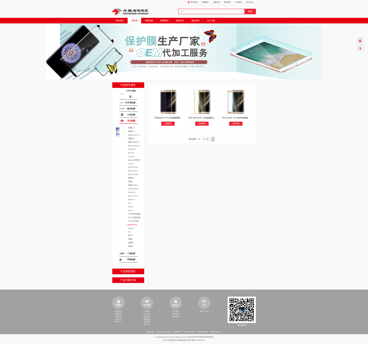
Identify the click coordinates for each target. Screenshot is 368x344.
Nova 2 (131, 228)
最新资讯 (118, 314)
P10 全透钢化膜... (135, 218)
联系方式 (147, 324)
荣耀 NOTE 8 (133, 185)
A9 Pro (130, 207)
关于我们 (147, 305)
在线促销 (175, 317)
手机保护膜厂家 (215, 332)
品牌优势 (147, 322)
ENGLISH (250, 2)
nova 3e (131, 157)
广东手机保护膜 (188, 332)
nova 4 (130, 164)
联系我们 (227, 2)
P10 (129, 203)
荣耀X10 (131, 128)
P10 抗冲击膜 (133, 221)
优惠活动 (175, 314)
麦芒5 (130, 236)
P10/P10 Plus (133, 189)
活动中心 (175, 305)
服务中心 (118, 322)
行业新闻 (118, 317)
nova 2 (130, 210)
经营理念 (147, 319)
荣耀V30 (131, 139)
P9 (129, 232)
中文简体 (238, 2)
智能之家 (166, 332)
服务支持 (195, 20)
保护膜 (134, 20)
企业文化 (147, 314)
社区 (204, 305)
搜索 (250, 11)
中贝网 (158, 332)
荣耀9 (130, 182)
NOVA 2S (131, 192)
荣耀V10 (131, 178)
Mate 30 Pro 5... (134, 146)
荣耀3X (131, 246)
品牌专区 (180, 20)
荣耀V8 (131, 243)
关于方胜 (211, 20)
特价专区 (193, 2)
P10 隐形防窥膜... (135, 214)
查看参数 (168, 124)
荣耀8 (130, 239)
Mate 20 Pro (133, 171)
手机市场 (118, 311)
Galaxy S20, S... (134, 135)
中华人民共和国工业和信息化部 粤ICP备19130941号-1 (184, 340)
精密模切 (164, 20)
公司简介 (147, 311)
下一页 (206, 139)
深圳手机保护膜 (201, 332)
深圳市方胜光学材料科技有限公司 (201, 337)
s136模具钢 (175, 332)
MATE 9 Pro (132, 225)
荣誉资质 (147, 317)
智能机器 (149, 20)
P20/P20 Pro (133, 167)
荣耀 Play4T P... (134, 142)
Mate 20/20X (133, 175)
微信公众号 (204, 311)
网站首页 (120, 20)
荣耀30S (131, 131)
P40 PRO (131, 149)
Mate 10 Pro (133, 196)
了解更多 (118, 305)
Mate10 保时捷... (134, 160)
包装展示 (205, 2)
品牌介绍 (216, 2)
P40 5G (131, 153)
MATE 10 (131, 200)
